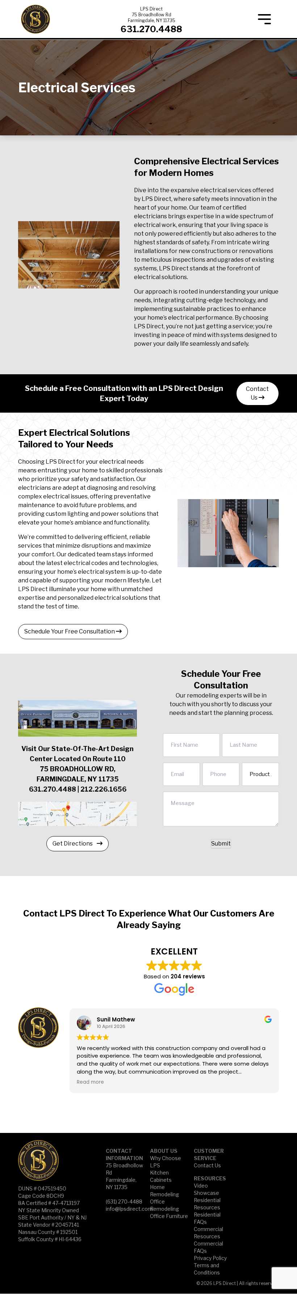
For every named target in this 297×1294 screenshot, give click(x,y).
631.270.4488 (151, 29)
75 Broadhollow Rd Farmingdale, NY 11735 (151, 17)
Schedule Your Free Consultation (70, 631)
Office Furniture (169, 1216)
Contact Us (257, 393)
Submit (221, 843)
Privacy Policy (210, 1258)
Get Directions (73, 843)
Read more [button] (90, 1082)
